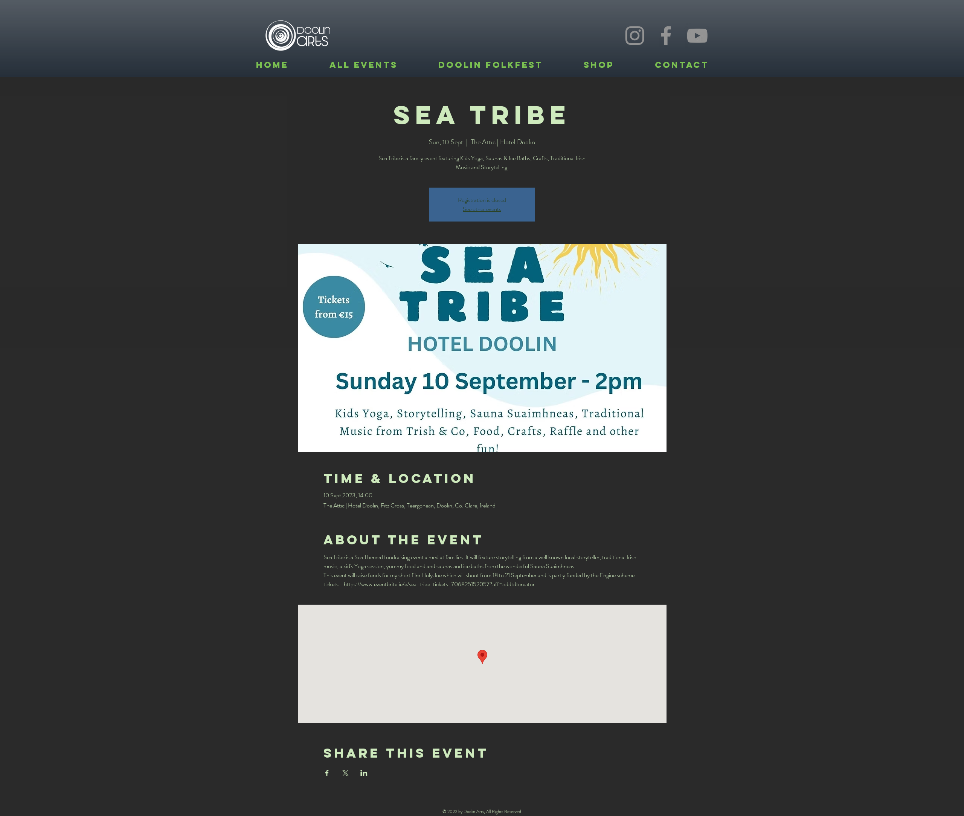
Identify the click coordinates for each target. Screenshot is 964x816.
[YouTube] (697, 35)
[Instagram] (634, 35)
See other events (482, 209)
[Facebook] (666, 35)
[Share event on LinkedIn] (364, 773)
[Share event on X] (345, 773)
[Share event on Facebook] (327, 773)
